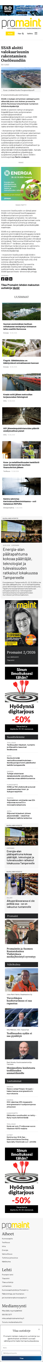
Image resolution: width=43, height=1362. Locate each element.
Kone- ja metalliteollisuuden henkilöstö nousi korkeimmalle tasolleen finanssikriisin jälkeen (21, 465)
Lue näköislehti (13, 657)
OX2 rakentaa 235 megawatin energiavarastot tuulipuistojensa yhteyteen (21, 1104)
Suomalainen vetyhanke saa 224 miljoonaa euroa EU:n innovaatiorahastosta (21, 802)
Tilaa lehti (10, 660)
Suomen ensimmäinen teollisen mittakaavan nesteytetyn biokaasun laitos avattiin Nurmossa (19, 326)
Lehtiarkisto (6, 1286)
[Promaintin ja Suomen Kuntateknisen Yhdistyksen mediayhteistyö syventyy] (21, 932)
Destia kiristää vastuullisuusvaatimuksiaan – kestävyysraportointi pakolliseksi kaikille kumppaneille (21, 761)
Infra (9, 756)
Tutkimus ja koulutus (10, 1258)
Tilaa (10, 33)
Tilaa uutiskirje (7, 1282)
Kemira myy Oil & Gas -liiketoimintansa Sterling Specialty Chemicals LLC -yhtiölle (21, 1139)
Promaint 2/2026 (21, 652)
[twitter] (6, 279)
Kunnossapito (12, 785)
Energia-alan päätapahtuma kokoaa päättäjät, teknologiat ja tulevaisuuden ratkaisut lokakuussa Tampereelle (20, 563)
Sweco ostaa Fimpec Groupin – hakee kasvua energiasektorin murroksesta (20, 1091)
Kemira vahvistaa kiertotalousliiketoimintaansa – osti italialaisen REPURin (19, 501)
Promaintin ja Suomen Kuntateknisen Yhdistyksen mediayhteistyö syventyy (21, 952)
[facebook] (2, 279)
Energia (10, 771)
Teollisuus (11, 743)
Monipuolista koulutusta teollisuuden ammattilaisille (21, 1070)
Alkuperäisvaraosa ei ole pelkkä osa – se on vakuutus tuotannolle (21, 903)
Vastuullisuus (7, 1254)
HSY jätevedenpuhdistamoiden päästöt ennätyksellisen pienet (21, 429)
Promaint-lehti (7, 1275)
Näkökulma (6, 1261)
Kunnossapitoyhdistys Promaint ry (15, 1290)
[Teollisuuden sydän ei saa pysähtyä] (21, 1017)
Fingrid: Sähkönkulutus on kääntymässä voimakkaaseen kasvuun (21, 361)
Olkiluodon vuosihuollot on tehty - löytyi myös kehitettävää (21, 1116)
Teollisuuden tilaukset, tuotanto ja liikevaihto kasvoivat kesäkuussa (21, 747)
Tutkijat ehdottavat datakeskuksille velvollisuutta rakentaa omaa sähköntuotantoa (21, 775)
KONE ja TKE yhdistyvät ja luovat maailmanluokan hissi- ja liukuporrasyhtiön (21, 789)
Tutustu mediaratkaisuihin (12, 1322)
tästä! (16, 287)
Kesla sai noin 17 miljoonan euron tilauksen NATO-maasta (21, 1127)
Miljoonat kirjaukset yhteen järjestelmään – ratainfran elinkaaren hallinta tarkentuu (19, 815)
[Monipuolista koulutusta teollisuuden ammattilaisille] (21, 1050)
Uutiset (10, 1135)
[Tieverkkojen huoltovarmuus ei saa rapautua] (21, 980)
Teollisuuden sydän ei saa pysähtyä (19, 1034)
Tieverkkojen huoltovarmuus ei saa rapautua (19, 1000)
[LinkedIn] (10, 279)
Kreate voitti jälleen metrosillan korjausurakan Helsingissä (17, 395)
